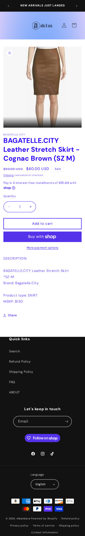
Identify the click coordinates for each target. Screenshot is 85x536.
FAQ (12, 382)
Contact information (44, 532)
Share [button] (12, 315)
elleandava (23, 518)
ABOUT (14, 392)
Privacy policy (19, 525)
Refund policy (70, 518)
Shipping (8, 175)
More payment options (42, 248)
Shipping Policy (21, 372)
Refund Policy (20, 361)
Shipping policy (69, 525)
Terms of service (44, 525)
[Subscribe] (66, 421)
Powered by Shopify (44, 518)
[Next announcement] (77, 6)
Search (14, 351)
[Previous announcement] (8, 6)
